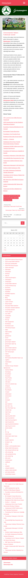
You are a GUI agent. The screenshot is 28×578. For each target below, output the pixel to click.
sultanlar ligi (8, 410)
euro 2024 (7, 313)
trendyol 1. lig (8, 442)
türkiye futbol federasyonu (11, 448)
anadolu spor (18, 214)
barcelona (7, 287)
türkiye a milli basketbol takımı (12, 446)
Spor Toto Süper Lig (10, 408)
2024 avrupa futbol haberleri (12, 261)
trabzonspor (8, 434)
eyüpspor (7, 317)
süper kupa (8, 412)
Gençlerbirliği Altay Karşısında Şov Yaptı (13, 158)
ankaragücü (8, 279)
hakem (7, 353)
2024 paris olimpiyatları (11, 263)
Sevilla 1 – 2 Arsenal (8, 139)
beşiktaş (7, 295)
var (6, 464)
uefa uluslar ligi (9, 456)
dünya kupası (8, 303)
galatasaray (8, 335)
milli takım (7, 381)
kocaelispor (8, 373)
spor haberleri (8, 404)
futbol (6, 329)
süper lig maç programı (11, 420)
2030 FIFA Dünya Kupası (11, 265)
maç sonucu (8, 379)
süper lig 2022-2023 (10, 416)
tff (5, 430)
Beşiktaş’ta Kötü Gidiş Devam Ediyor (12, 136)
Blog (6, 216)
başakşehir (8, 289)
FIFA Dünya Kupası (10, 327)
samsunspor (8, 396)
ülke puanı (7, 458)
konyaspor (7, 375)
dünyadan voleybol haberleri (12, 307)
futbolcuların (6, 41)
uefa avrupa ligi (9, 452)
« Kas (5, 250)
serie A (7, 398)
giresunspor (8, 339)
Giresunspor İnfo (8, 564)
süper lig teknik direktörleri (12, 424)
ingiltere (7, 359)
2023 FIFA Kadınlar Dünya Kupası (14, 259)
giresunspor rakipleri (10, 341)
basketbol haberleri (10, 293)
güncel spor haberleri (10, 349)
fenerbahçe (8, 323)
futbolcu (7, 333)
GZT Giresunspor (9, 351)
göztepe (7, 345)
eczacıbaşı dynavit (10, 309)
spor (6, 402)
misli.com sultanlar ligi (10, 383)
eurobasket (8, 315)
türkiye (7, 444)
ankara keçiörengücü (10, 277)
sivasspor (7, 400)
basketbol (7, 291)
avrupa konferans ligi (10, 285)
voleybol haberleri (9, 468)
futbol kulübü (8, 331)
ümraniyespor (8, 460)
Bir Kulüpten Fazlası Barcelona (11, 131)
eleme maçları (8, 311)
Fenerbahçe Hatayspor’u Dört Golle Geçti (13, 155)
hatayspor (7, 355)
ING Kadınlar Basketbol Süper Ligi (14, 357)
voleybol (7, 466)
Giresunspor (6, 3)
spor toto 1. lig (8, 406)
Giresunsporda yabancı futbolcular (11, 197)
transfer (7, 438)
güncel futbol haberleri (11, 347)
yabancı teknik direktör (11, 470)
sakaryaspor (8, 394)
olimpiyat (7, 386)
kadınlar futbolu (9, 369)
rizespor (7, 392)
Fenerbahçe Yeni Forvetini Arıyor (11, 134)
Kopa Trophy (8, 377)
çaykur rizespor (9, 301)
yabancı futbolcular (8, 200)
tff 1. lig (7, 432)
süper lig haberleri (9, 418)
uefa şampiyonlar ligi (10, 454)
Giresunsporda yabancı (15, 195)
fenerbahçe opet (9, 325)
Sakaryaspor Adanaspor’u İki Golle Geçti (13, 165)
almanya (7, 273)
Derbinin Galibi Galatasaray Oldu (11, 168)
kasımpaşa (8, 371)
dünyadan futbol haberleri (11, 305)
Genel (9, 216)
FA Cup (7, 319)
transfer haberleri (9, 440)
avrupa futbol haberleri (11, 283)
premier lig (8, 388)
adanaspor (8, 269)
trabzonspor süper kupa (11, 436)
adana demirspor (9, 267)
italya (6, 363)
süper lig (7, 414)
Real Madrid (8, 390)
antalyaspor (8, 281)
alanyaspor (8, 271)
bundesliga (8, 299)
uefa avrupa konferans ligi (11, 450)
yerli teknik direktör (10, 472)
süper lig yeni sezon (10, 426)
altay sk (7, 275)
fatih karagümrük (9, 321)
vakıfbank (7, 462)
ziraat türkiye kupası (10, 474)
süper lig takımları (9, 422)
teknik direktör (8, 428)
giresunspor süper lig (10, 343)
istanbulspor (8, 361)
